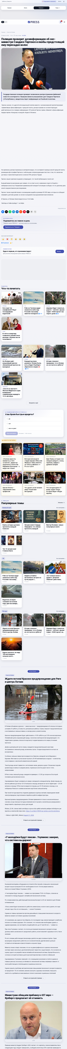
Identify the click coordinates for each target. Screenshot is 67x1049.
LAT (6, 22)
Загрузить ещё (33, 403)
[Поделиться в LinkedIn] (17, 211)
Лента (25, 7)
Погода (4, 611)
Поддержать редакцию (49, 1)
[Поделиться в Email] (31, 211)
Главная (3, 32)
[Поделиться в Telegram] (13, 211)
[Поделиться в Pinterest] (24, 211)
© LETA (24, 35)
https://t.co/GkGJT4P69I (33, 811)
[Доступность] (64, 1)
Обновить (61, 502)
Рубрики (41, 7)
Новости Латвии (11, 32)
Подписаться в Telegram (13, 227)
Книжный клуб (6, 507)
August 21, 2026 (29, 815)
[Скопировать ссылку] (35, 211)
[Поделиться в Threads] (27, 211)
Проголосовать (11, 433)
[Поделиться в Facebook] (2, 211)
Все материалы (61, 507)
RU (2, 22)
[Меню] (64, 22)
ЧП (3, 558)
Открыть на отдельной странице (33, 820)
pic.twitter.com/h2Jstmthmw (51, 811)
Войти (59, 1)
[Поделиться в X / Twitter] (6, 211)
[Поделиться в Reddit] (20, 211)
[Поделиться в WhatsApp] (9, 211)
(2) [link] (39, 367)
